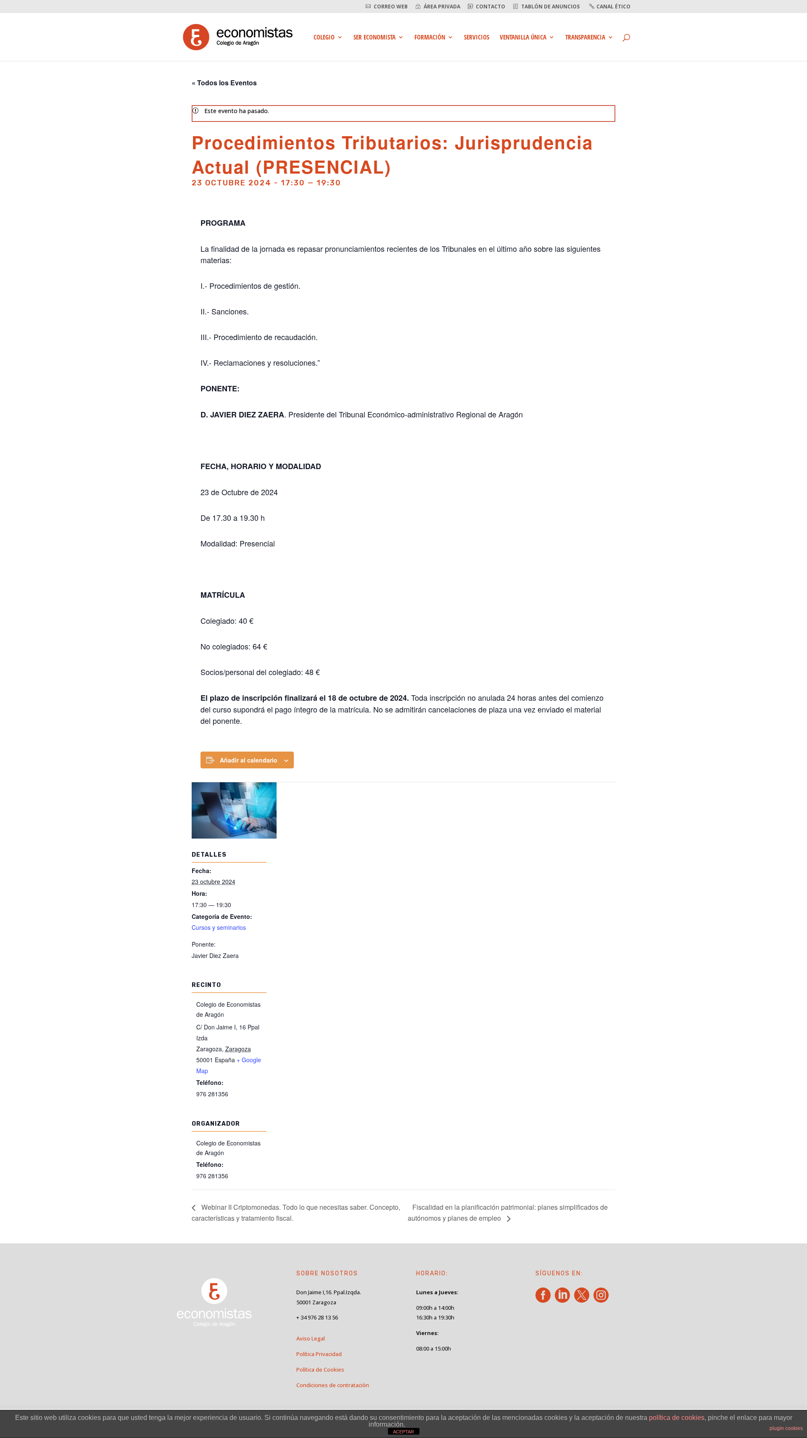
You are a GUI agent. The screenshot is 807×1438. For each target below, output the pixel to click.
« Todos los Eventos (224, 82)
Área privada (442, 7)
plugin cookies (786, 1428)
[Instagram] (602, 1299)
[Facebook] (544, 1299)
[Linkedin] (564, 1299)
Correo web (391, 7)
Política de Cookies (320, 1369)
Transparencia (585, 37)
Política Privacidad (319, 1354)
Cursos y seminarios (219, 927)
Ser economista (374, 37)
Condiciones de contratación (332, 1385)
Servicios (476, 37)
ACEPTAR (403, 1431)
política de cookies (676, 1417)
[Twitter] (583, 1299)
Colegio (324, 37)
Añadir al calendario (248, 760)
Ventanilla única (523, 37)
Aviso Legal (310, 1338)
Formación (429, 37)
